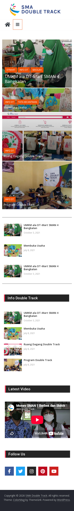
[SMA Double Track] (7, 24)
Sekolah (37, 69)
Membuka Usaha (15, 107)
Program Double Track (19, 205)
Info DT (24, 69)
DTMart (11, 69)
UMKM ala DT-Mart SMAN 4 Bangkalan (32, 78)
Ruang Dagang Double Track (23, 156)
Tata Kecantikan (27, 102)
